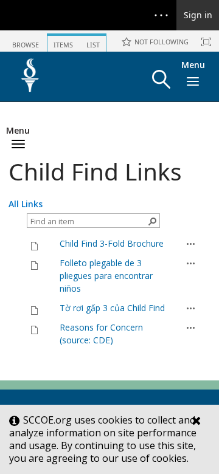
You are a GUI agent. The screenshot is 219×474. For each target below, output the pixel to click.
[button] (161, 79)
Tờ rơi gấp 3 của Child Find (112, 308)
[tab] (25, 40)
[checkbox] (15, 243)
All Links (26, 204)
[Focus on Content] (206, 42)
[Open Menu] (191, 244)
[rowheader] (18, 243)
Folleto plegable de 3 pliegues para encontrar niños (106, 275)
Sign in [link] (198, 15)
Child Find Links (95, 171)
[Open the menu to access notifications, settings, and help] (161, 15)
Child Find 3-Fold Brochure (112, 243)
